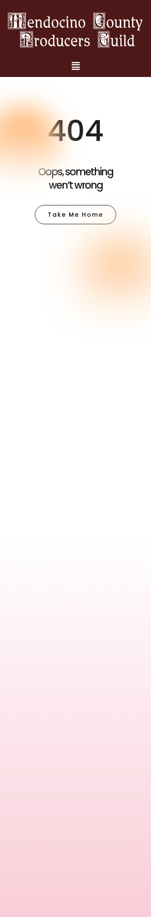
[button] (75, 66)
